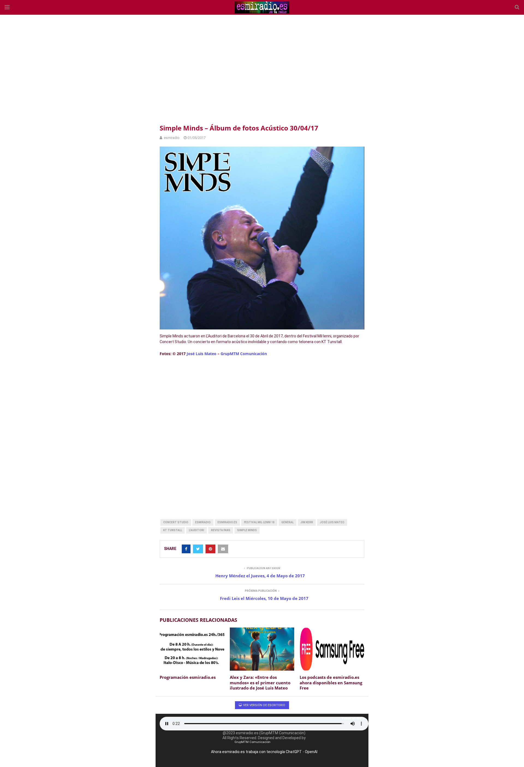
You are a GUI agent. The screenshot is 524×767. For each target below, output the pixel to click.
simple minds (247, 530)
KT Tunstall (172, 530)
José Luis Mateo (201, 353)
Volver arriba (351, 718)
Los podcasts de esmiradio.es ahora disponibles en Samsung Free (331, 682)
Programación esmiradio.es (188, 677)
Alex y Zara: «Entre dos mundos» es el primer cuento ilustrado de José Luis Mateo (260, 682)
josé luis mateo (332, 522)
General (287, 522)
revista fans (220, 530)
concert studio (175, 522)
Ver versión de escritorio (263, 705)
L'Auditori (196, 530)
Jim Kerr (306, 522)
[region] (262, 68)
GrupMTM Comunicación (244, 353)
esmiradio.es (227, 522)
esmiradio (203, 522)
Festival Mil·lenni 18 (259, 522)
